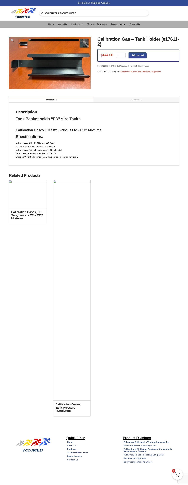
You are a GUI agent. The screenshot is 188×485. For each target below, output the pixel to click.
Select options (28, 203)
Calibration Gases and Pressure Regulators (141, 71)
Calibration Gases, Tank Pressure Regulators (68, 407)
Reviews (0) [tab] (136, 100)
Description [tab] (51, 100)
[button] (12, 40)
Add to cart (137, 55)
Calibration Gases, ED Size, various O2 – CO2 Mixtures (27, 215)
